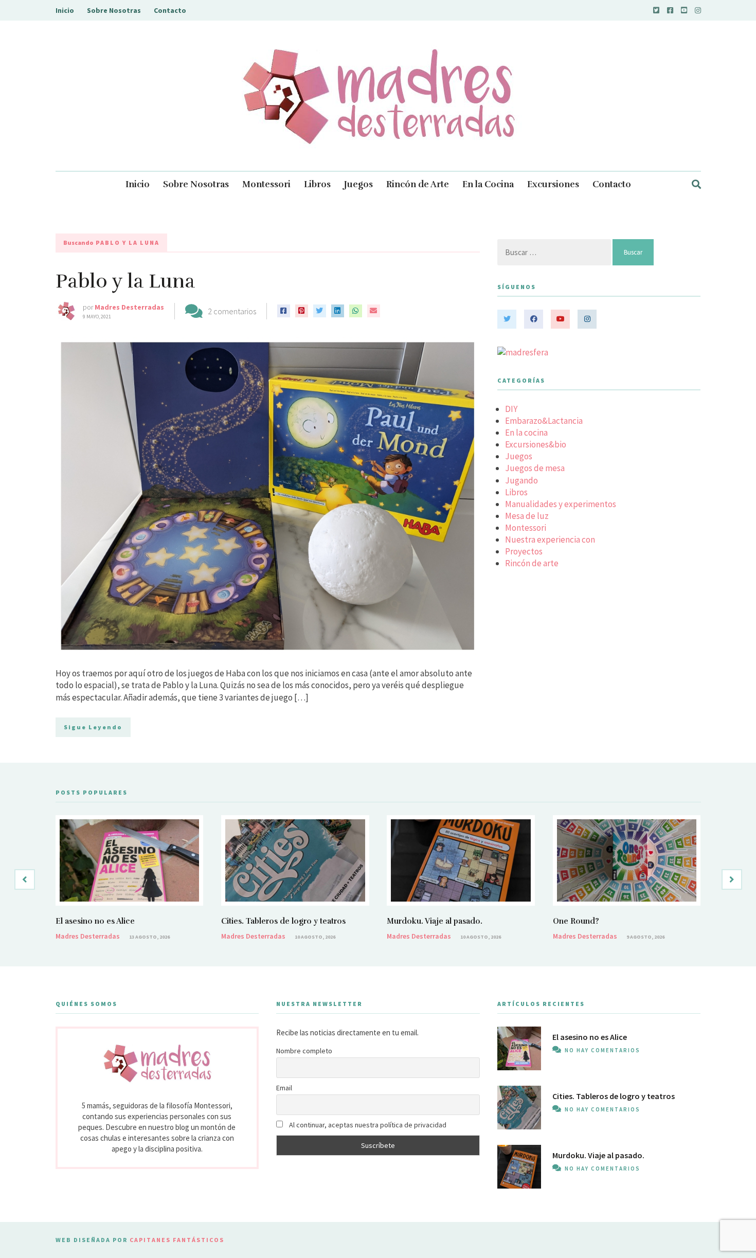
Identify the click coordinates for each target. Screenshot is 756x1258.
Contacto (170, 10)
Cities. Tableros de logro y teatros (283, 921)
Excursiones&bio (535, 444)
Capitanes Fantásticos (177, 1240)
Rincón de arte (532, 563)
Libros (317, 184)
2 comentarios (232, 311)
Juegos (358, 184)
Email (284, 1087)
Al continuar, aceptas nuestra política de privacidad (366, 1124)
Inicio (65, 10)
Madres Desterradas (129, 307)
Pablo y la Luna (125, 281)
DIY (511, 409)
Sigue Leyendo (93, 727)
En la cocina (526, 432)
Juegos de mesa (535, 468)
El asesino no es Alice (95, 921)
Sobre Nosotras (114, 10)
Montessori (266, 184)
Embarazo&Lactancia (544, 420)
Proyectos (524, 551)
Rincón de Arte (417, 184)
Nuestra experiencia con (550, 539)
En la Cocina (488, 184)
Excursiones (553, 184)
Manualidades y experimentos (560, 504)
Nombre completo (304, 1050)
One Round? (576, 921)
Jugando (521, 480)
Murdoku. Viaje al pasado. (434, 921)
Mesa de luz (527, 516)
